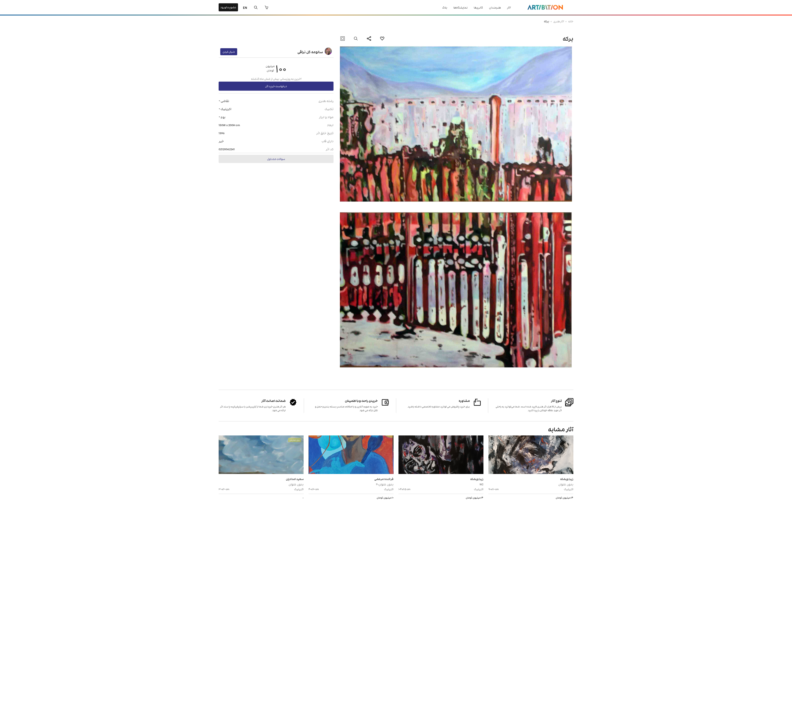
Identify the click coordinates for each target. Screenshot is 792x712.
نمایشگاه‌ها (460, 7)
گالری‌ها (478, 7)
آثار (509, 7)
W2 (481, 484)
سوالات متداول (276, 159)
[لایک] (382, 38)
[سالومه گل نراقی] (328, 52)
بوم (223, 116)
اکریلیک (226, 108)
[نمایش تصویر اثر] (356, 38)
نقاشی (225, 100)
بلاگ (444, 7)
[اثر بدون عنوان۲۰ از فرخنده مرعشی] (351, 455)
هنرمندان (495, 7)
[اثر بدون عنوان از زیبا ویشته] (530, 455)
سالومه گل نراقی (310, 51)
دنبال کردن (229, 51)
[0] (266, 7)
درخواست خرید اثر (276, 86)
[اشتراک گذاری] (369, 38)
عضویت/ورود (228, 7)
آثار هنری (558, 21)
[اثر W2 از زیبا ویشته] (440, 455)
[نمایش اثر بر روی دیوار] (342, 38)
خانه (570, 21)
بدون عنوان (565, 484)
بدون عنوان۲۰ (385, 484)
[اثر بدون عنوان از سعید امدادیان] (261, 455)
